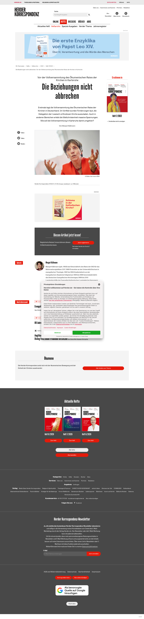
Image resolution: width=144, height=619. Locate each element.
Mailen (23, 144)
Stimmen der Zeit (107, 488)
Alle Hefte (72, 450)
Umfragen (76, 484)
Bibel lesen (99, 491)
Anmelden (75, 248)
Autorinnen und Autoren (107, 8)
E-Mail (45, 550)
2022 (42, 66)
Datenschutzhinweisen (90, 546)
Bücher (81, 21)
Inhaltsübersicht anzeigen (117, 121)
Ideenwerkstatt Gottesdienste (19, 491)
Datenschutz (72, 572)
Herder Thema (85, 26)
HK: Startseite (20, 66)
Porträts (119, 8)
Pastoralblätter (34, 491)
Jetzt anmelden (94, 554)
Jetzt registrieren (83, 243)
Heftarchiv (55, 26)
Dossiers (72, 21)
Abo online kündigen (92, 498)
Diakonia (131, 491)
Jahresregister (99, 26)
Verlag (121, 2)
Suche (56, 11)
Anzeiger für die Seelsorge (49, 491)
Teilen (22, 133)
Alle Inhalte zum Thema (103, 368)
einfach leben (96, 488)
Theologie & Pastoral (31, 2)
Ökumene (49, 358)
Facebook (79, 503)
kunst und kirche (109, 491)
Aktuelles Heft (44, 26)
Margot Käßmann (68, 126)
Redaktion (127, 8)
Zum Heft (53, 440)
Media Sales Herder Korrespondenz (29, 488)
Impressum (96, 572)
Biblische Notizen (121, 491)
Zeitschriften (111, 2)
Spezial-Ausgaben (69, 26)
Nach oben (72, 604)
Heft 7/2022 (49, 66)
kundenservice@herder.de (76, 498)
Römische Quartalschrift (72, 495)
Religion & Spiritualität (50, 2)
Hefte (63, 21)
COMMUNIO (117, 488)
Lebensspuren (90, 491)
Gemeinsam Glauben (77, 491)
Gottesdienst (127, 488)
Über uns (96, 8)
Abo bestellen (72, 455)
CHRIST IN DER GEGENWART (81, 488)
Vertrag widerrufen (63, 578)
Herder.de (17, 2)
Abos (89, 21)
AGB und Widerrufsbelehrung (55, 572)
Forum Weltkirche (64, 491)
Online (56, 21)
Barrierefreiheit (84, 572)
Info (128, 2)
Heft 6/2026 (41, 331)
